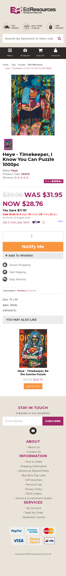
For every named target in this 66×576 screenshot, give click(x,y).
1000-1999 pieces (35, 64)
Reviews (21, 291)
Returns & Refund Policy (33, 470)
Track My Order (33, 512)
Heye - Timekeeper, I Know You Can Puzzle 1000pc (28, 68)
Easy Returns (17, 279)
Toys (13, 64)
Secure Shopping (19, 265)
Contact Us (33, 451)
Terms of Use (33, 484)
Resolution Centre (33, 517)
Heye (14, 170)
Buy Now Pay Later (33, 475)
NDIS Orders (33, 493)
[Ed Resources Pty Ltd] (33, 7)
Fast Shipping (17, 272)
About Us (33, 447)
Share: (48, 181)
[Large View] (8, 144)
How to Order (33, 461)
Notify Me (33, 246)
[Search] (59, 38)
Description (9, 291)
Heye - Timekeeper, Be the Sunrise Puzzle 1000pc (33, 374)
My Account (33, 508)
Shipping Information (33, 466)
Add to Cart (33, 386)
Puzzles (21, 64)
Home (5, 64)
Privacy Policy (33, 489)
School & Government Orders (33, 498)
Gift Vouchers (33, 480)
